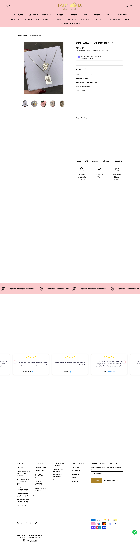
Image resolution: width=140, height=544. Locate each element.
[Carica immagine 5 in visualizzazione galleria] (62, 103)
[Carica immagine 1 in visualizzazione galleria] (25, 103)
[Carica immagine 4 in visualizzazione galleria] (53, 103)
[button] (14, 361)
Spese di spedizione (92, 50)
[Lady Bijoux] (70, 5)
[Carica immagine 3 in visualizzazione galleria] (43, 103)
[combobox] (13, 6)
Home (19, 35)
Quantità (78, 134)
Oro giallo (82, 113)
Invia (96, 480)
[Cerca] (7, 6)
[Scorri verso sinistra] (19, 104)
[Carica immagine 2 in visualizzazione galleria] (34, 103)
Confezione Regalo (90, 149)
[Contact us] (134, 532)
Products (25, 35)
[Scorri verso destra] (68, 104)
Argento (78, 113)
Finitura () (81, 109)
